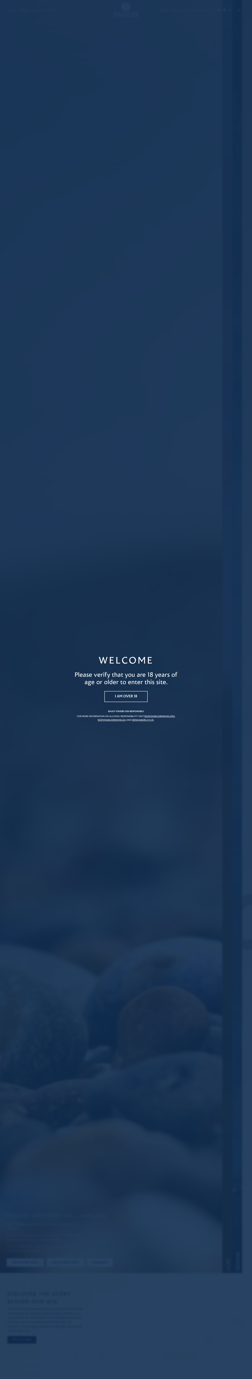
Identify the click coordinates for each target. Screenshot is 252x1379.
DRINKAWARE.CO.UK (143, 720)
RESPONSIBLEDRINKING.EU (112, 720)
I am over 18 (126, 697)
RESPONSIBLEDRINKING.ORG (159, 716)
